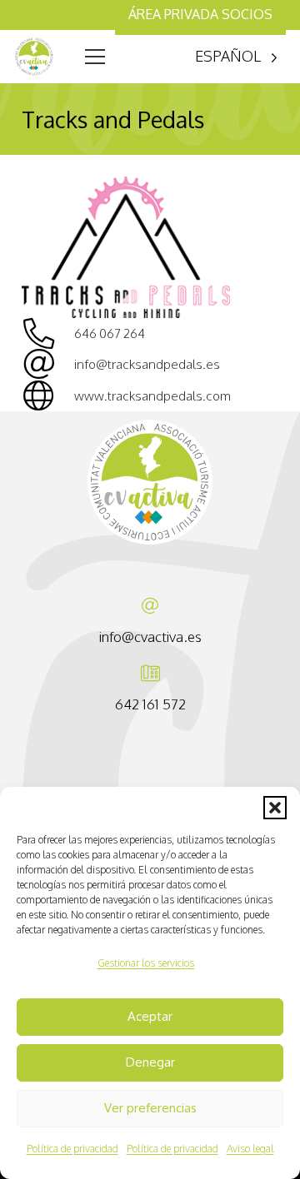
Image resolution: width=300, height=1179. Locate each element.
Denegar (150, 1062)
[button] (275, 807)
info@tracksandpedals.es (147, 364)
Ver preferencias (150, 1108)
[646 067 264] (48, 333)
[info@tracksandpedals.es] (48, 364)
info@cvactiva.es (150, 636)
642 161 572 (150, 704)
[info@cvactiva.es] (150, 606)
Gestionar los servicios (146, 963)
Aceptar (150, 1016)
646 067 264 (109, 333)
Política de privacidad (72, 1148)
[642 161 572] (150, 673)
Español (228, 56)
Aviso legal (250, 1148)
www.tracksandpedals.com (152, 395)
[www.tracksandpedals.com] (48, 396)
